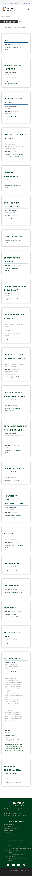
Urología (11, 750)
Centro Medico (15, 81)
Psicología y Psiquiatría (17, 545)
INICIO (4, 3)
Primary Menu (28, 9)
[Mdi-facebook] (8, 865)
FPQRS (10, 861)
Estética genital (9, 740)
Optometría (12, 157)
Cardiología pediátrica (16, 737)
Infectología (15, 742)
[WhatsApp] (21, 1)
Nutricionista (12, 746)
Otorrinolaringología (10, 377)
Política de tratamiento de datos (17, 859)
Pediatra (18, 748)
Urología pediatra (18, 750)
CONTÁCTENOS (26, 3)
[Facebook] (14, 1)
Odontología (11, 563)
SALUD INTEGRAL (13, 659)
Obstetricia (19, 746)
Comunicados (12, 844)
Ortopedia (10, 608)
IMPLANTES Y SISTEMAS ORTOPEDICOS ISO (13, 500)
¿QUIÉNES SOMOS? (14, 3)
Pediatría (7, 270)
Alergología (14, 735)
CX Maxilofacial (13, 236)
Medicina (12, 410)
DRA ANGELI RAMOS (14, 468)
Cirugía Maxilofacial (16, 47)
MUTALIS (8, 533)
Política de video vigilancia (15, 846)
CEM (6, 41)
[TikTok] (24, 1)
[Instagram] (16, 1)
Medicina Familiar (13, 744)
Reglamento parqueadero (15, 854)
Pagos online (11, 856)
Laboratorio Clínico (9, 83)
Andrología (7, 737)
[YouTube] (19, 1)
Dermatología (14, 154)
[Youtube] (18, 865)
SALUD (6, 49)
